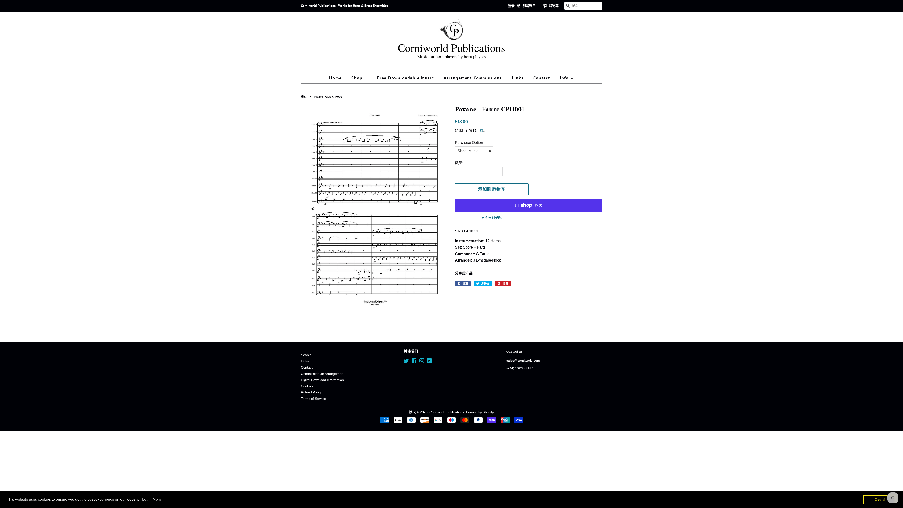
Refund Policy (311, 392)
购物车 (554, 6)
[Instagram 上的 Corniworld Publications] (421, 362)
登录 (511, 6)
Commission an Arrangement (322, 374)
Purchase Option (469, 143)
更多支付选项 (491, 218)
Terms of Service (313, 399)
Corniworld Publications (446, 412)
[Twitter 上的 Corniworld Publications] (406, 362)
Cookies (307, 386)
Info (565, 78)
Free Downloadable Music (405, 78)
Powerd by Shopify (480, 412)
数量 (459, 163)
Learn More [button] (151, 499)
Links (518, 78)
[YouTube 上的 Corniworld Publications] (429, 362)
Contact (541, 78)
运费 (479, 130)
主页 (304, 96)
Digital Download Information (322, 380)
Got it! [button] (880, 499)
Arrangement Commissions (473, 78)
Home (335, 78)
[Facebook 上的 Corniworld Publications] (414, 362)
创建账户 (529, 6)
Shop (357, 78)
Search (306, 355)
